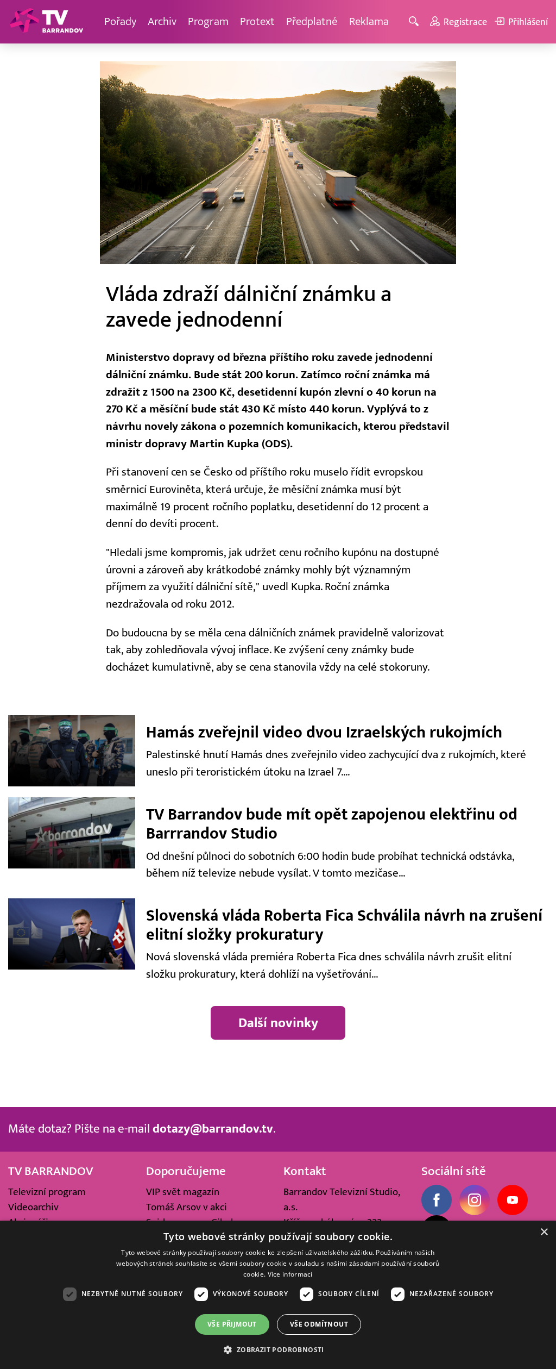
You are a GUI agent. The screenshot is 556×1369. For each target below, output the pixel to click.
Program (208, 21)
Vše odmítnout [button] (319, 1324)
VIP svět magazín (182, 1192)
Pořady (120, 21)
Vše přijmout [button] (232, 1324)
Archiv (162, 21)
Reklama (369, 21)
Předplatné (312, 21)
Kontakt (304, 1171)
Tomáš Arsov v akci (186, 1207)
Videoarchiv (33, 1207)
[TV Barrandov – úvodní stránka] (46, 22)
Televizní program (47, 1192)
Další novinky (278, 1023)
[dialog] (278, 1295)
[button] (278, 1349)
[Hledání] (415, 22)
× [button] (544, 1232)
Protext (257, 21)
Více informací (290, 1274)
